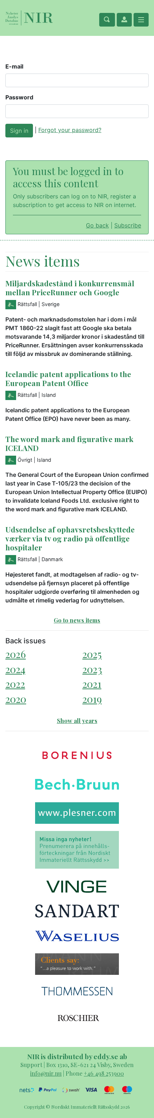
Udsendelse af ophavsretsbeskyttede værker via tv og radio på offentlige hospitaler (70, 538)
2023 (92, 669)
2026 (15, 654)
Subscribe (127, 225)
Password (19, 97)
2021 (91, 683)
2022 (15, 683)
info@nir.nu (46, 1073)
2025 (92, 654)
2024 (15, 669)
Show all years (77, 720)
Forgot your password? (69, 129)
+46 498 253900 (104, 1073)
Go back (97, 225)
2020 (15, 698)
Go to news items (77, 620)
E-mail (14, 66)
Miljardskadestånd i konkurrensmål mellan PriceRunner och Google (69, 287)
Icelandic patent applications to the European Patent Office (68, 378)
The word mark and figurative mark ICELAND (69, 443)
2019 (92, 698)
